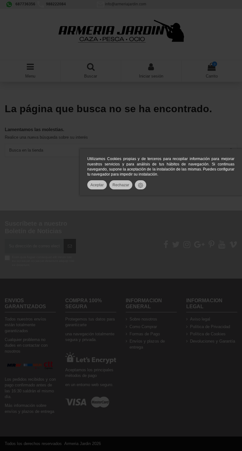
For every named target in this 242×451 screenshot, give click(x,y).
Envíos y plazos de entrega (147, 344)
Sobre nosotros (143, 319)
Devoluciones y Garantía (212, 341)
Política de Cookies (208, 334)
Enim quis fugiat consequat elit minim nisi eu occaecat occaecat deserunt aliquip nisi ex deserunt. (43, 261)
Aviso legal (200, 319)
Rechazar (120, 185)
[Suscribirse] (70, 246)
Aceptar (97, 185)
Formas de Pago (145, 334)
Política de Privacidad (210, 326)
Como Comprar (143, 326)
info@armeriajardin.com (125, 4)
